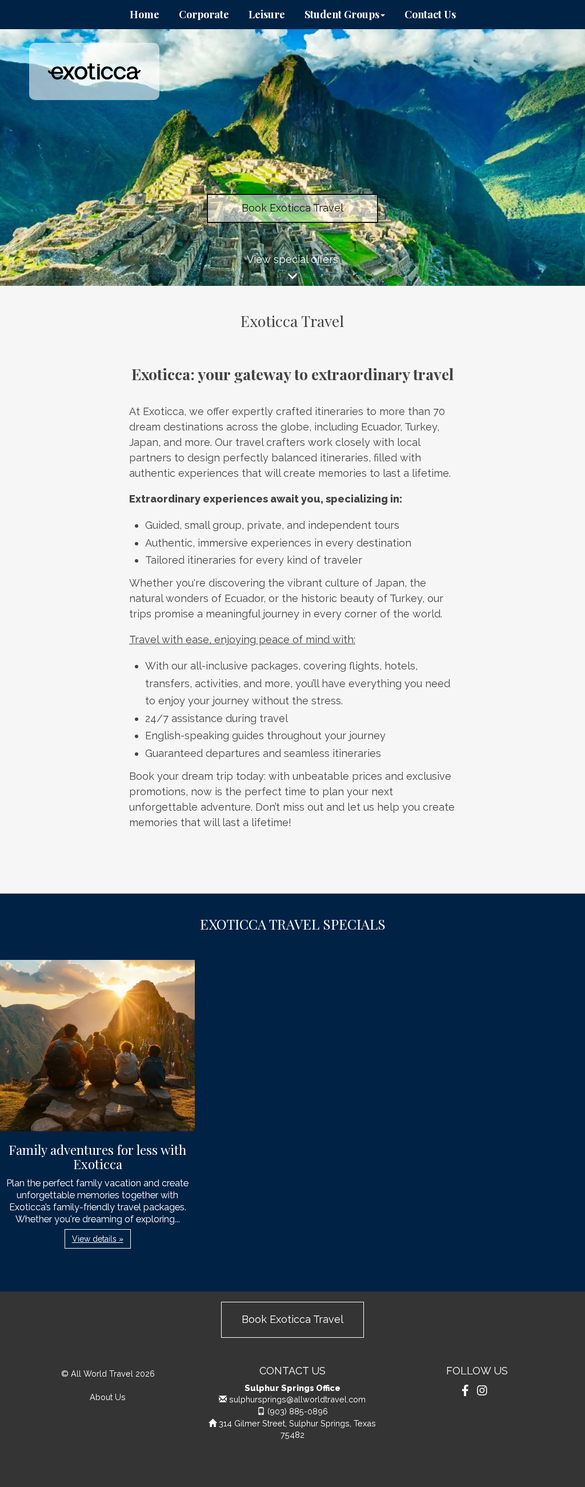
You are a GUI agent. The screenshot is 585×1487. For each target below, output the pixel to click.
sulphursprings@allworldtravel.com (297, 1399)
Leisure (267, 14)
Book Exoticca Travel (292, 208)
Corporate (204, 14)
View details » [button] (97, 1238)
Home (144, 14)
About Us (108, 1397)
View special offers (292, 259)
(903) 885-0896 (297, 1411)
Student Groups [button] (341, 14)
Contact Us (430, 14)
